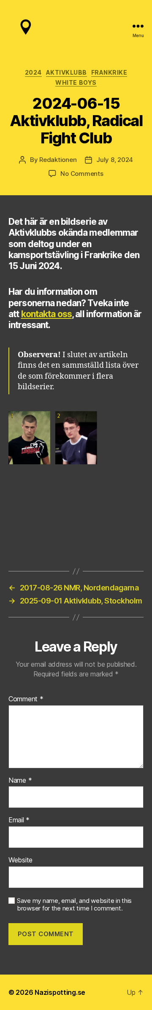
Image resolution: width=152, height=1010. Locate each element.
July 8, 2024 (114, 160)
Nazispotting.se (60, 992)
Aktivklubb (66, 72)
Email (19, 820)
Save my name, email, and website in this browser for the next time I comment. (74, 905)
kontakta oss (46, 314)
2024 (33, 72)
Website (20, 860)
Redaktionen (57, 160)
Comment (25, 699)
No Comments (81, 174)
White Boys (75, 82)
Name (20, 780)
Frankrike (109, 72)
